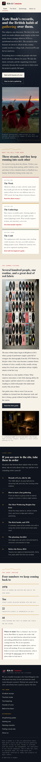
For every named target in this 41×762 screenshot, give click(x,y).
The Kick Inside (7, 697)
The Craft (8, 235)
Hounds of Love (7, 705)
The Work (13, 8)
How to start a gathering (12, 81)
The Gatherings (11, 209)
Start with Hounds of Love (13, 75)
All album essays (8, 693)
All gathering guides (9, 718)
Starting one (6, 721)
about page (17, 653)
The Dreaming (7, 701)
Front (5, 8)
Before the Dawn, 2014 (17, 549)
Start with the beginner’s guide (14, 251)
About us (32, 8)
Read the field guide (11, 405)
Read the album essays (12, 198)
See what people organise (12, 224)
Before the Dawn (8, 708)
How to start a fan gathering (19, 492)
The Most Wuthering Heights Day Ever (21, 506)
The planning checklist (17, 537)
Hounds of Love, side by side (19, 477)
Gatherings (22, 8)
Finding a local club (8, 729)
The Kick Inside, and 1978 (18, 522)
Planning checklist (8, 725)
